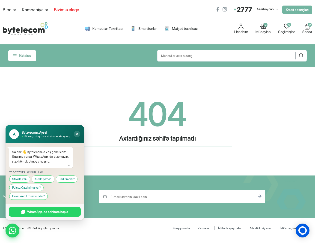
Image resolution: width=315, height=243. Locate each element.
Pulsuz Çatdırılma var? (26, 187)
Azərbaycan (265, 9)
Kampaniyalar (35, 9)
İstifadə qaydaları (230, 228)
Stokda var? (19, 179)
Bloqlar (9, 9)
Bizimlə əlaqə (66, 9)
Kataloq (25, 55)
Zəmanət (204, 228)
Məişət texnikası (185, 28)
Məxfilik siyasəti (261, 228)
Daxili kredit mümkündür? (28, 196)
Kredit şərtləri (43, 179)
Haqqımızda (181, 228)
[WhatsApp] (12, 230)
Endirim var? (66, 179)
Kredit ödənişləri (297, 10)
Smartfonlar (147, 28)
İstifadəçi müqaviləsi (294, 228)
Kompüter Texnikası (107, 28)
